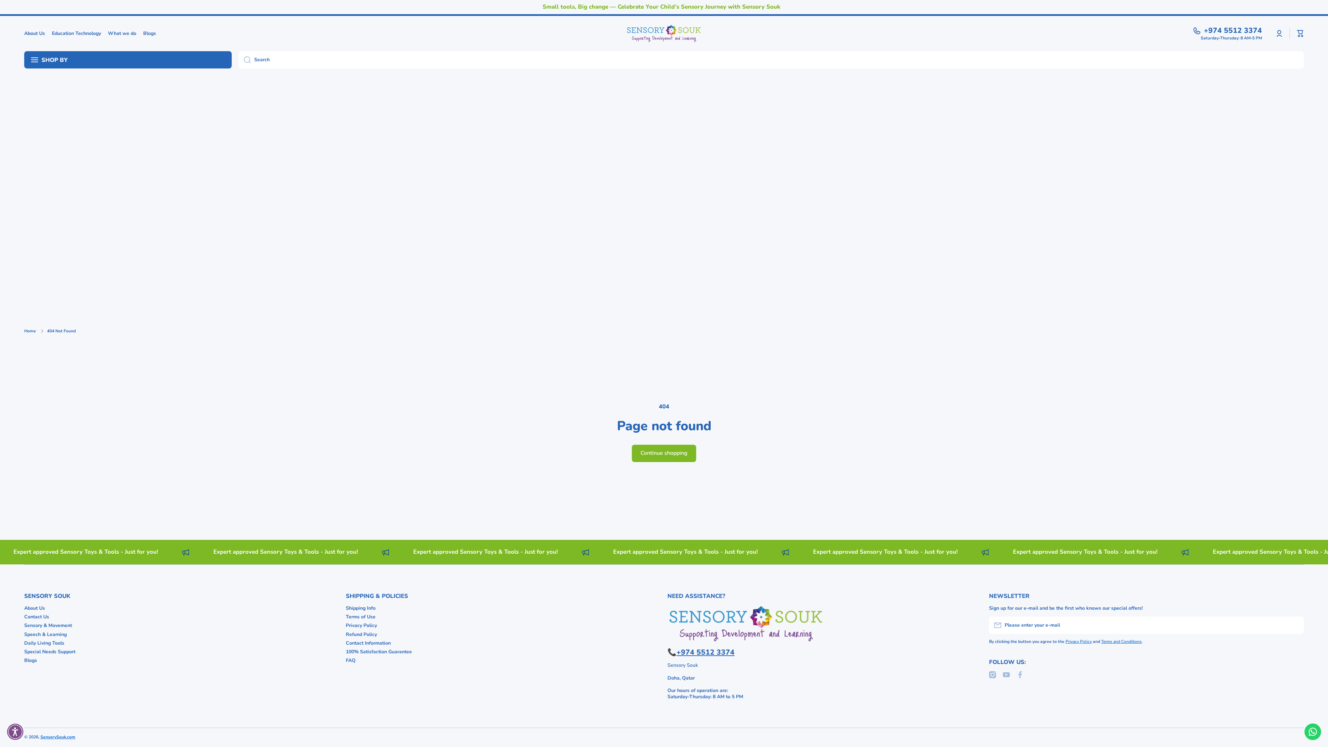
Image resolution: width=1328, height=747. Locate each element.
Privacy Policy (361, 625)
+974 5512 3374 (1233, 30)
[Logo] (664, 34)
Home (30, 331)
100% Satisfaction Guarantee (379, 651)
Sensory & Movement (48, 625)
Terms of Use (361, 617)
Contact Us (36, 617)
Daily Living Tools (44, 643)
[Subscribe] (1295, 625)
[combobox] (771, 59)
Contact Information (368, 643)
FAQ (351, 660)
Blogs (30, 660)
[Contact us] (1312, 731)
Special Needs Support (49, 651)
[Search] (245, 59)
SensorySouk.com (57, 737)
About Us (34, 608)
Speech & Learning (45, 634)
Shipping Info (361, 608)
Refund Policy (361, 634)
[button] (1300, 33)
